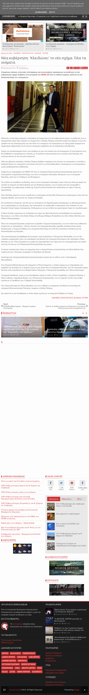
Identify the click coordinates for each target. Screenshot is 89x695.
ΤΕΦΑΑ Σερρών (7, 643)
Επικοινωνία (50, 661)
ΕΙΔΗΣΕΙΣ (56, 297)
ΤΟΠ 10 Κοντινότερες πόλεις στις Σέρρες (18, 492)
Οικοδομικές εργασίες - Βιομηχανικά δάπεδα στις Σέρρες (20, 535)
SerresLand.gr (14, 689)
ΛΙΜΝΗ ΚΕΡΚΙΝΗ (23, 671)
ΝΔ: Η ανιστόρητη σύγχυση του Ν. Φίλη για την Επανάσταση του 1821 (21, 528)
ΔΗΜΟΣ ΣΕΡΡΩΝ (8, 657)
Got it (52, 12)
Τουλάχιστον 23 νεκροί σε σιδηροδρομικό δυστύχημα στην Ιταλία (71, 545)
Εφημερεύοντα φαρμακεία (55, 670)
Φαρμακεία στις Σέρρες (54, 673)
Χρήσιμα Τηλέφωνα (53, 653)
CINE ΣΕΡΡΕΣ (34, 657)
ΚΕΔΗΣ (4, 671)
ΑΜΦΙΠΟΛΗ (22, 660)
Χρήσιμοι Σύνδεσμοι (53, 656)
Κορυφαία (53, 499)
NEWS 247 (45, 75)
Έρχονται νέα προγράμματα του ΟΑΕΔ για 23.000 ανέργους (20, 517)
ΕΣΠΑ (39, 668)
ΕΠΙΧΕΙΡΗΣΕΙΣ (7, 668)
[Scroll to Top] (84, 689)
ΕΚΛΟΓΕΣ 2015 (67, 297)
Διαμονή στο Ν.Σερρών (54, 685)
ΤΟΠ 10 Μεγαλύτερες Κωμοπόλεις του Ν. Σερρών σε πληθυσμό (22, 504)
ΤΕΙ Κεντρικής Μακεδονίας (11, 640)
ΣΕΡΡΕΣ (5, 653)
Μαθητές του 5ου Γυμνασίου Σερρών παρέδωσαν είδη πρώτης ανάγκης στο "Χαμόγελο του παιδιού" (22, 329)
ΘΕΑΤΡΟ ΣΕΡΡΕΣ (28, 668)
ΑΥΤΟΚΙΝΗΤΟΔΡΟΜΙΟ (10, 664)
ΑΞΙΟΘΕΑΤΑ (37, 671)
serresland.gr (17, 624)
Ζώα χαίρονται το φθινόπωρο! (68, 514)
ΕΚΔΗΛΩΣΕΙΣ (15, 653)
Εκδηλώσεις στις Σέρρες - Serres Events (17, 523)
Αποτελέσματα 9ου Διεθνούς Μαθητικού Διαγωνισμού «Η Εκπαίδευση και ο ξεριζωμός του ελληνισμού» (70, 639)
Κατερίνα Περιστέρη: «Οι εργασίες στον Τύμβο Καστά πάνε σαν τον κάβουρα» (48, 16)
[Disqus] (44, 376)
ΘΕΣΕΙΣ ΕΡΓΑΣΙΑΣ (28, 664)
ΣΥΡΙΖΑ (85, 297)
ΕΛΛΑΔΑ (77, 297)
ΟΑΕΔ (17, 668)
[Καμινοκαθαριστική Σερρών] (66, 32)
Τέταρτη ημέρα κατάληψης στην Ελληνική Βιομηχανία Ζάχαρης (19, 511)
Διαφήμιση (49, 658)
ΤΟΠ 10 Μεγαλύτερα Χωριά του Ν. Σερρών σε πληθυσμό (69, 535)
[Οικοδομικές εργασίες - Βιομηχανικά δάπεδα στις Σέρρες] (23, 32)
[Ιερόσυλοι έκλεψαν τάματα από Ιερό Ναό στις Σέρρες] (66, 327)
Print (77, 68)
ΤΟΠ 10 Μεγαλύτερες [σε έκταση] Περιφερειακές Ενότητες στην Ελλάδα (18, 497)
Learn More (41, 12)
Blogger (77, 689)
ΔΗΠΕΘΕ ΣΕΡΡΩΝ (9, 660)
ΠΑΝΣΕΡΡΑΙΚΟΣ (29, 653)
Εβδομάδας (67, 499)
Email (85, 68)
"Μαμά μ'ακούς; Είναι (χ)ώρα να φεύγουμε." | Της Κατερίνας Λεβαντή (70, 611)
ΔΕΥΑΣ (12, 671)
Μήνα (79, 499)
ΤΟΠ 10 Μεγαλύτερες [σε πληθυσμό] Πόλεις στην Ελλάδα (70, 505)
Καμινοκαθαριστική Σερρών (57, 44)
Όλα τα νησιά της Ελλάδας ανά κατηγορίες (67, 525)
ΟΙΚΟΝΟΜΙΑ (22, 657)
